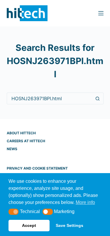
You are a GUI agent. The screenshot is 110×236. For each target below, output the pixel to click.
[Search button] (97, 98)
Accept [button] (29, 225)
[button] (14, 212)
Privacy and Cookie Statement (37, 168)
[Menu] (101, 13)
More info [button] (85, 202)
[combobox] (49, 98)
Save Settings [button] (69, 225)
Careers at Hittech (26, 141)
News (12, 149)
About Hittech (21, 133)
